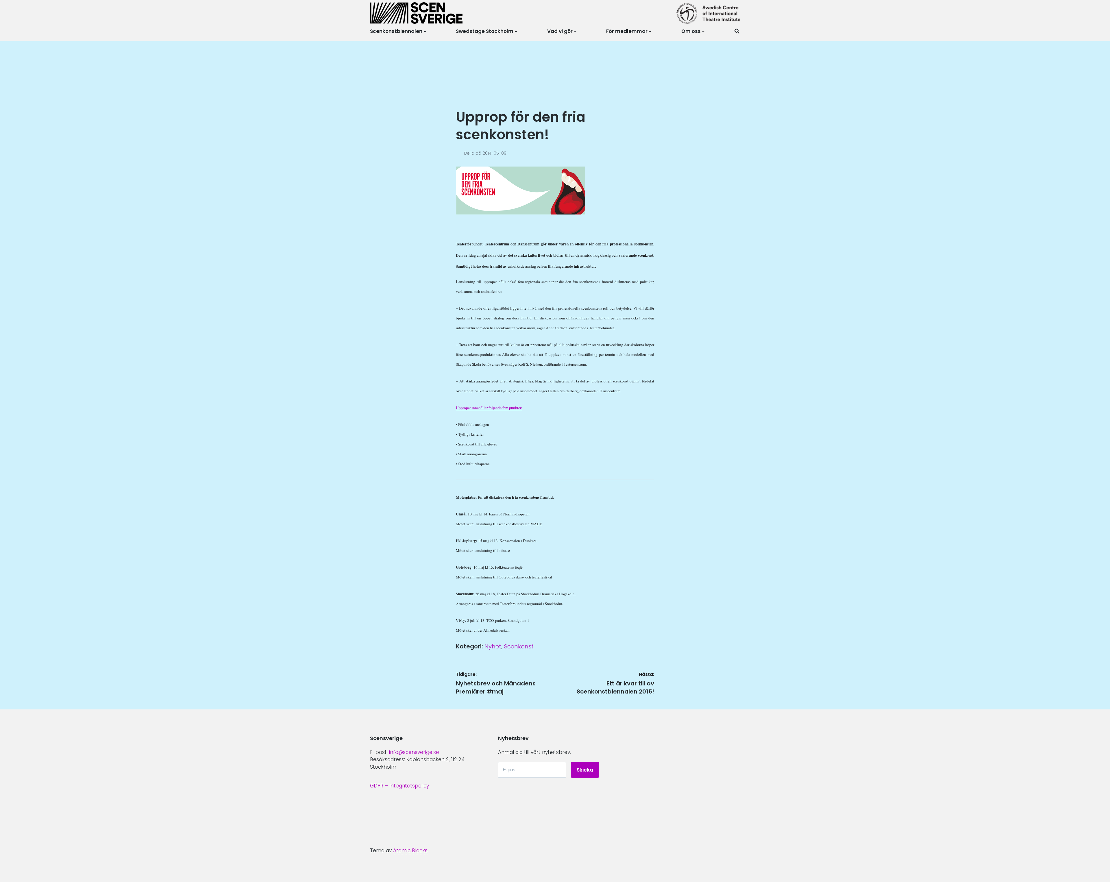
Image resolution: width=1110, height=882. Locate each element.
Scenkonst (519, 646)
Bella (470, 153)
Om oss (691, 31)
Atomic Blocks (410, 850)
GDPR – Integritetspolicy (399, 785)
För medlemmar (627, 31)
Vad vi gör (560, 31)
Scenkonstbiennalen (396, 31)
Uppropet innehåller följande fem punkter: (489, 407)
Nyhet (492, 646)
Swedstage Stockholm (484, 31)
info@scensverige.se (414, 752)
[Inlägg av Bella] (460, 153)
